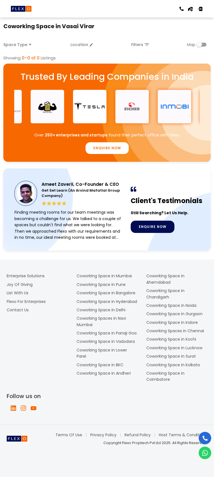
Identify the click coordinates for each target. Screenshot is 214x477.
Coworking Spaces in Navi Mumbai (101, 321)
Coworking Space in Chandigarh (165, 294)
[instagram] (23, 408)
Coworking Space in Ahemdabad (165, 279)
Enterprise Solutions (26, 276)
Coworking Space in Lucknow (174, 348)
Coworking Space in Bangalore (106, 293)
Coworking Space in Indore (172, 322)
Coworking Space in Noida (171, 305)
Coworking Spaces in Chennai (175, 331)
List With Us (17, 293)
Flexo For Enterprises (26, 301)
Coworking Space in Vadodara (106, 341)
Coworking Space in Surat (171, 356)
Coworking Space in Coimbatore (165, 376)
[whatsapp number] (205, 453)
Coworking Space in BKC (100, 365)
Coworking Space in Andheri (104, 373)
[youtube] (33, 408)
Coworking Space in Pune (101, 284)
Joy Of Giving (20, 284)
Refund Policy (138, 435)
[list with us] (190, 8)
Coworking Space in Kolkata (173, 365)
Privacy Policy (103, 435)
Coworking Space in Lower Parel (102, 353)
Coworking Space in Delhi (101, 310)
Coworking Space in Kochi (171, 339)
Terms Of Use (68, 435)
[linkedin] (13, 408)
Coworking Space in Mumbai (104, 276)
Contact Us (18, 310)
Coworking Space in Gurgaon (174, 314)
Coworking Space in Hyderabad (107, 301)
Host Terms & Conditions (183, 435)
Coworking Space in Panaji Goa (107, 333)
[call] (181, 9)
